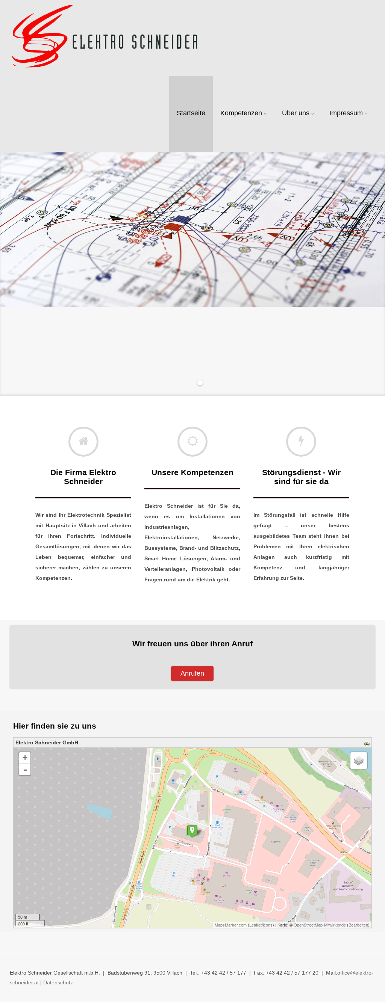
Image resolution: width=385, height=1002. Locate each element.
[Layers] (358, 760)
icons (268, 925)
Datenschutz (58, 982)
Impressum (346, 113)
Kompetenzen (241, 113)
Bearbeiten (358, 925)
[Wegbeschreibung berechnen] (367, 744)
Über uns (295, 113)
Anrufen (192, 673)
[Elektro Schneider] (104, 38)
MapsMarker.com (231, 925)
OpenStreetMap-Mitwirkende (320, 925)
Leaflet (255, 925)
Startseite (191, 113)
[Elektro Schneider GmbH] (192, 831)
